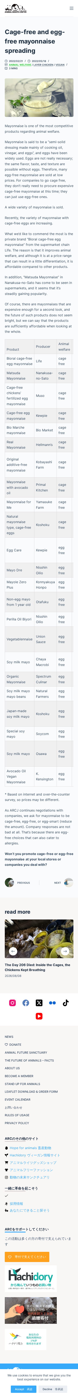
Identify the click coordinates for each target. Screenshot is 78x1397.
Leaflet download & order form (31, 1091)
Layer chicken (43, 64)
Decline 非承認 (53, 1389)
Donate (15, 1044)
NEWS (9, 1036)
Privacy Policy (17, 1123)
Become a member (19, 1076)
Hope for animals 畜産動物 (30, 1148)
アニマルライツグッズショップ (33, 1163)
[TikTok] (65, 1003)
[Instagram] (12, 1003)
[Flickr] (52, 1003)
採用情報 (16, 1203)
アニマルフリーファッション (31, 1170)
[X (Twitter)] (39, 1003)
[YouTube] (39, 1016)
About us (12, 1068)
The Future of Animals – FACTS (29, 1060)
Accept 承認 (23, 1389)
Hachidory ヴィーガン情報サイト (35, 1155)
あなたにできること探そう (30, 1210)
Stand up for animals (22, 1084)
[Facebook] (25, 1003)
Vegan (60, 64)
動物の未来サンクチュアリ (30, 1177)
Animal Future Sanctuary (26, 1052)
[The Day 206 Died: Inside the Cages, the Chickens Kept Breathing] (39, 938)
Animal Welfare (20, 64)
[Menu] (71, 8)
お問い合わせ (13, 1107)
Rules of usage (17, 1115)
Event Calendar (17, 1099)
